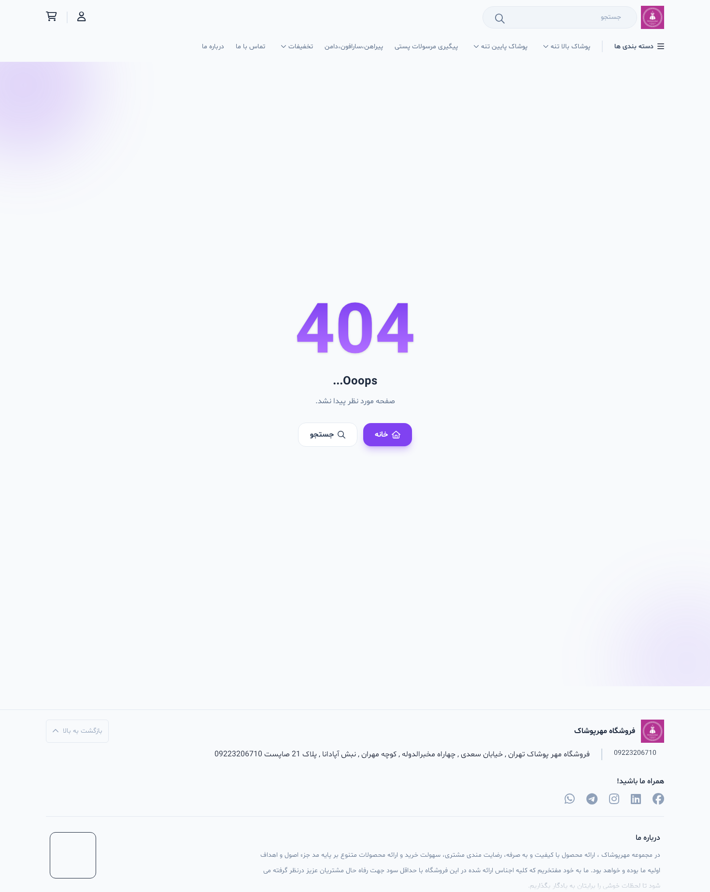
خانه (381, 434)
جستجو (322, 434)
